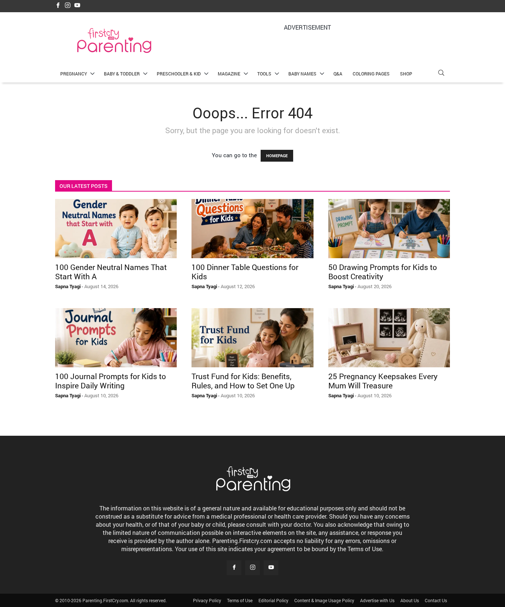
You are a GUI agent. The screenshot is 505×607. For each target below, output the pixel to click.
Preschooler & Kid (179, 74)
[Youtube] (77, 6)
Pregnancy (73, 74)
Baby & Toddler (122, 74)
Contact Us (436, 600)
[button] (441, 74)
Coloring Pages (371, 74)
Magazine (229, 74)
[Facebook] (58, 6)
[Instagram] (68, 6)
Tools (264, 74)
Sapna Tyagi (68, 286)
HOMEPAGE (277, 155)
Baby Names (302, 74)
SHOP (406, 74)
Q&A (337, 74)
